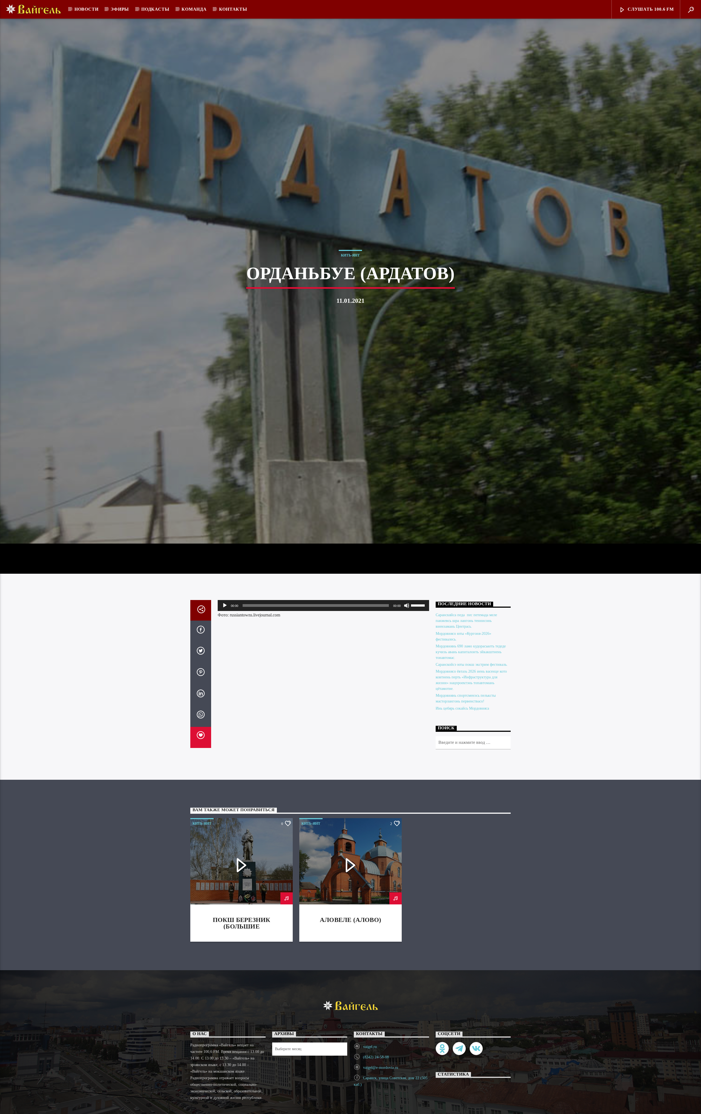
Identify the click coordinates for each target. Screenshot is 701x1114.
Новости (86, 9)
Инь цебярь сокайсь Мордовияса (462, 786)
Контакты (233, 9)
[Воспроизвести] (225, 684)
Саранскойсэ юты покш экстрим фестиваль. (472, 743)
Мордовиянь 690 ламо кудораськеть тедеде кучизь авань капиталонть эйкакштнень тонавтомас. (471, 730)
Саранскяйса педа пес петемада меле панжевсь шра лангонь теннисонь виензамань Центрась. (466, 699)
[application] (323, 683)
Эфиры (120, 9)
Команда (194, 9)
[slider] (418, 683)
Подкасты (155, 9)
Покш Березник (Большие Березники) (242, 1005)
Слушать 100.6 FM (650, 9)
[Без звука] (406, 684)
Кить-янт (350, 291)
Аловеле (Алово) (350, 998)
